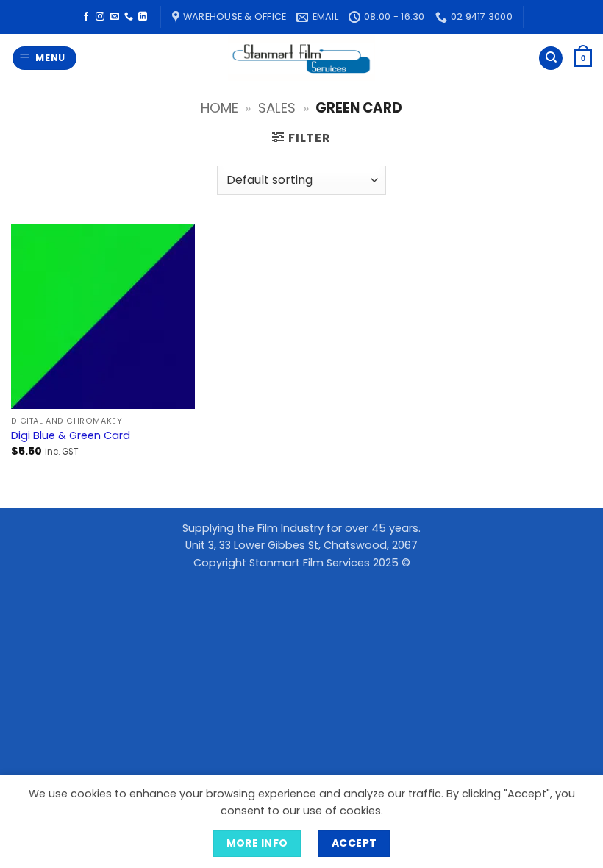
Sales (277, 108)
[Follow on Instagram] (100, 17)
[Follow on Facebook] (86, 17)
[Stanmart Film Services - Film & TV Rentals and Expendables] (301, 57)
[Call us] (128, 17)
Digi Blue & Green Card (70, 436)
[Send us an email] (114, 17)
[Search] (551, 58)
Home (219, 108)
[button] (45, 58)
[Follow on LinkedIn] (142, 17)
